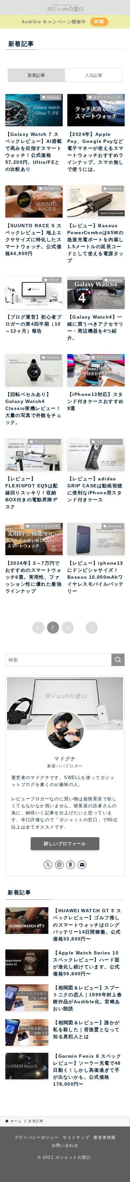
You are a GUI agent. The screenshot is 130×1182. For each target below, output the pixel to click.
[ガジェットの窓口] (65, 7)
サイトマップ (76, 1137)
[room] (70, 864)
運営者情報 (104, 1137)
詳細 (99, 21)
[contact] (82, 864)
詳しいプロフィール (65, 843)
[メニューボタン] (122, 7)
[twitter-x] (48, 864)
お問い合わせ (65, 1145)
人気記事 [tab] (93, 75)
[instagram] (59, 864)
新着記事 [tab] (36, 75)
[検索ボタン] (7, 7)
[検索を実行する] (118, 659)
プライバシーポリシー (36, 1137)
